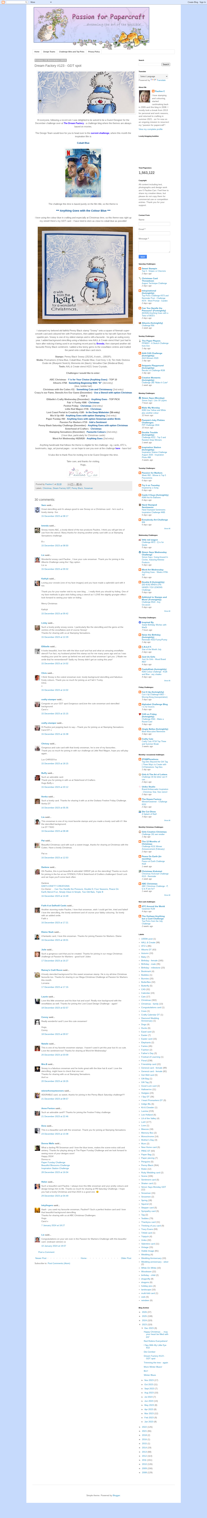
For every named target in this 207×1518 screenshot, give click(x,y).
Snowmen (146, 1196)
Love (143, 1125)
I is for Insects (148, 707)
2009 (144, 1468)
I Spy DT (145, 1096)
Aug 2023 (149, 1392)
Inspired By (148, 622)
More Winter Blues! (153, 1367)
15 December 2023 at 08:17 (54, 516)
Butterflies (146, 982)
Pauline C (160, 91)
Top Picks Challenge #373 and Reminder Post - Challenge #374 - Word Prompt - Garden (155, 298)
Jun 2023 (149, 1401)
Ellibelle (45, 646)
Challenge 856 (148, 325)
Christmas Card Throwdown (150, 279)
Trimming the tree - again (156, 1362)
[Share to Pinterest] (80, 484)
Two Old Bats (88, 892)
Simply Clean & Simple (70, 892)
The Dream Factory (151, 799)
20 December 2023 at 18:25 (54, 1081)
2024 (144, 1320)
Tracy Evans (147, 1229)
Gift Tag (145, 1082)
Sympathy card (148, 1211)
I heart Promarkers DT (152, 1100)
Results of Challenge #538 (153, 370)
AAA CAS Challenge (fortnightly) (152, 354)
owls (143, 1297)
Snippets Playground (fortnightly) (153, 366)
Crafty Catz (147, 739)
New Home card (149, 1147)
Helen (44, 1182)
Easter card (146, 1039)
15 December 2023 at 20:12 (54, 787)
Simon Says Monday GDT (153, 1187)
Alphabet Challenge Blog (155, 704)
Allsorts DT (146, 949)
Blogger (116, 1495)
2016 (144, 1439)
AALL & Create (148, 942)
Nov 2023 (149, 1380)
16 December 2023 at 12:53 (54, 857)
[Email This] (69, 484)
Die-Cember (149, 1352)
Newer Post (40, 1258)
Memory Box (147, 1133)
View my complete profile (151, 129)
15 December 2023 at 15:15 (54, 713)
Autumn (145, 953)
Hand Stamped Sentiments (149, 506)
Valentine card (148, 1244)
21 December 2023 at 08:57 (54, 1099)
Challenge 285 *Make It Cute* (155, 382)
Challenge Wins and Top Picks (71, 52)
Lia (43, 817)
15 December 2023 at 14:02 (54, 663)
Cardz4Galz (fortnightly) (154, 669)
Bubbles (145, 975)
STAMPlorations (150, 759)
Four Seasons (101, 889)
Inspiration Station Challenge (55, 1168)
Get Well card (147, 1075)
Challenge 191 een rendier (153, 834)
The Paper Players (151, 341)
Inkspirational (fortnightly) (149, 291)
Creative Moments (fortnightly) (151, 378)
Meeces (145, 1129)
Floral (144, 1060)
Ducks (144, 1028)
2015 (144, 1443)
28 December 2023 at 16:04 (54, 1172)
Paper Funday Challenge (53, 1162)
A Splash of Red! (149, 814)
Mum (143, 1143)
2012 (144, 1456)
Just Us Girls (148, 657)
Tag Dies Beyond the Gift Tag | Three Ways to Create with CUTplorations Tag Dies (155, 764)
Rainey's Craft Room (51, 970)
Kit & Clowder (147, 1107)
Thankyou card (148, 1222)
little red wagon (150, 540)
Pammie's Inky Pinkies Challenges (153, 421)
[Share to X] (74, 484)
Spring (144, 1200)
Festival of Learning (150, 1057)
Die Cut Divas (149, 811)
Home (36, 52)
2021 (144, 1431)
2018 (144, 1435)
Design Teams (49, 52)
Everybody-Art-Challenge (155, 519)
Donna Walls (47, 1143)
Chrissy (45, 743)
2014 (144, 1447)
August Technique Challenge (154, 283)
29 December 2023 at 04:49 (54, 1196)
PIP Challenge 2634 (150, 425)
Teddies (145, 1218)
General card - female (151, 1068)
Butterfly (145, 985)
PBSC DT (145, 1151)
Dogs (143, 1024)
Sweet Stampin (149, 268)
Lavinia (144, 1111)
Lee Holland (147, 1114)
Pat (43, 840)
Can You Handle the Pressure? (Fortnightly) (154, 309)
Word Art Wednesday (153, 569)
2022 (144, 1427)
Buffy (44, 773)
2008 (144, 1472)
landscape (146, 1289)
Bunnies (145, 978)
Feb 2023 (149, 1417)
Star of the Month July (151, 649)
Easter (144, 1035)
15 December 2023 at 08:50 (54, 545)
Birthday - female (149, 960)
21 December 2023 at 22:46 (54, 1116)
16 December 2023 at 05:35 (54, 807)
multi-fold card (148, 1293)
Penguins (145, 1161)
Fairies (144, 1046)
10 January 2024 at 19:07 (53, 1246)
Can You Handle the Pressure (69, 889)
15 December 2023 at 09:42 (54, 613)
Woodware (146, 1271)
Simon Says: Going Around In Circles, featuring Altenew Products (155, 560)
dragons (145, 1282)
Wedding (145, 1254)
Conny (44, 1017)
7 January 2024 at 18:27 (53, 1225)
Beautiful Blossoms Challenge (55, 1165)
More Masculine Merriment (153, 731)
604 (143, 522)
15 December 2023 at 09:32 (54, 569)
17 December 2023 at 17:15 (54, 987)
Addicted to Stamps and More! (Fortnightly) (154, 598)
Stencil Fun (52, 892)
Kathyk (45, 578)
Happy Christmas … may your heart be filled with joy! (156, 1334)
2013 (144, 1452)
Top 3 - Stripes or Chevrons (154, 271)
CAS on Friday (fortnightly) (149, 715)
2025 (144, 1316)
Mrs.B (44, 1064)
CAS (143, 989)
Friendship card (148, 1064)
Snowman (88, 488)
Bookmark (146, 971)
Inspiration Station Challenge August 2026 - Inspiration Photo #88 (154, 455)
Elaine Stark (47, 932)
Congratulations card (151, 1007)
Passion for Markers (152, 473)
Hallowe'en (146, 1089)
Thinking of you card (151, 1225)
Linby (44, 623)
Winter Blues (150, 1375)
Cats (143, 996)
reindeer (145, 1300)
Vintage (145, 1247)
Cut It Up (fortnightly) (153, 692)
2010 (144, 1464)
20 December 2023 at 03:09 (54, 1055)
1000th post (147, 939)
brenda (45, 525)
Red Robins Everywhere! (156, 1341)
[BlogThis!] (71, 484)
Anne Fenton (48, 1108)
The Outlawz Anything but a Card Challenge (153, 917)
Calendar (145, 993)
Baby (143, 957)
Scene (144, 1176)
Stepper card (147, 1207)
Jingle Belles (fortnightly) (155, 729)
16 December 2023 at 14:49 (54, 896)
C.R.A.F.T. (147, 647)
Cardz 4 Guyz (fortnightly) (155, 495)
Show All (167, 528)
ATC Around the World (153, 906)
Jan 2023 (149, 1421)
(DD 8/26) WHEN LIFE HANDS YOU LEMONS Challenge (152, 587)
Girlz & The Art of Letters (154, 774)
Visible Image (147, 1251)
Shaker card (147, 1183)
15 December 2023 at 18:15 (54, 763)
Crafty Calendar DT (150, 1014)
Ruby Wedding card (150, 1172)
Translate (161, 80)
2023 (144, 1324)
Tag (143, 1215)
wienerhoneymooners (52, 1091)
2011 (144, 1460)
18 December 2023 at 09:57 (54, 1034)
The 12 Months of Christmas (151, 842)
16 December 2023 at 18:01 (54, 940)
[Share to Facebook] (77, 484)
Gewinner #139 (148, 909)
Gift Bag (145, 1078)
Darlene (45, 867)
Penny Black (77, 488)
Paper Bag (146, 1154)
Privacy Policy (94, 52)
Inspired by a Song (150, 488)
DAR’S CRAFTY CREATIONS (55, 886)
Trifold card (146, 1233)
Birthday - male (148, 964)
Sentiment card (148, 1179)
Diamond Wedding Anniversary (150, 1019)
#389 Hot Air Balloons (151, 497)
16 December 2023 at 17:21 (54, 922)
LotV (143, 1122)
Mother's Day (147, 1140)
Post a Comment (46, 1252)
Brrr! (146, 1371)
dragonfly (145, 1279)
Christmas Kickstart (152, 871)
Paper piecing (147, 1158)
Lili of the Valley (148, 1118)
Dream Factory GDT (61, 488)
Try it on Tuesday (151, 485)
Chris (44, 673)
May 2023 (149, 1405)
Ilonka (44, 796)
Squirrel (145, 1204)
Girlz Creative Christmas (154, 832)
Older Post (126, 1258)
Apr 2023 (149, 1409)
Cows (144, 1011)
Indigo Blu (146, 1104)
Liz (42, 555)
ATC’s (144, 946)
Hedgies (145, 1093)
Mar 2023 (149, 1413)
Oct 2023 (149, 1384)
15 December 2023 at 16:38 (54, 734)
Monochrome (147, 1136)
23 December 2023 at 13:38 (54, 1134)
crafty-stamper (48, 699)
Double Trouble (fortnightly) (150, 433)
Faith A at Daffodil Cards (54, 905)
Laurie (44, 996)
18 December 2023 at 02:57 (54, 1007)
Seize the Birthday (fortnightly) (151, 636)
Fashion (145, 1050)
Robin (144, 1169)
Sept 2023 (149, 1388)
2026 (144, 1312)
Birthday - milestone (150, 967)
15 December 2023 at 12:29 (54, 637)
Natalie (44, 1043)
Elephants (146, 1042)
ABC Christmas (149, 883)
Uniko (144, 1240)
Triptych (145, 1236)
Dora (43, 1126)
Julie (43, 949)
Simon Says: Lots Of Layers (154, 400)
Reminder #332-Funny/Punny (154, 640)
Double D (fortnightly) (153, 582)
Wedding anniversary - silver (155, 1262)
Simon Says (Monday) (153, 398)
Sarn (43, 505)
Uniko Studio (148, 786)
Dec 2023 (149, 1328)
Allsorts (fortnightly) (152, 323)
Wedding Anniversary (151, 1258)
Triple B (99, 892)
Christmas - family (150, 1004)
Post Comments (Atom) (59, 1263)
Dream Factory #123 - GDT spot (154, 1357)
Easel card (146, 1031)
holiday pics (146, 1286)
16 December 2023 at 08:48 (54, 831)
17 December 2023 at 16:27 (54, 960)
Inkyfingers (47, 1205)
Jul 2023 (148, 1397)
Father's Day (147, 1053)
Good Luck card (149, 1086)
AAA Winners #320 (150, 358)
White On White (148, 1268)
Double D (88, 889)
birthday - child (148, 1275)
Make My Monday (151, 407)
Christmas (47, 488)
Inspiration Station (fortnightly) (151, 448)
